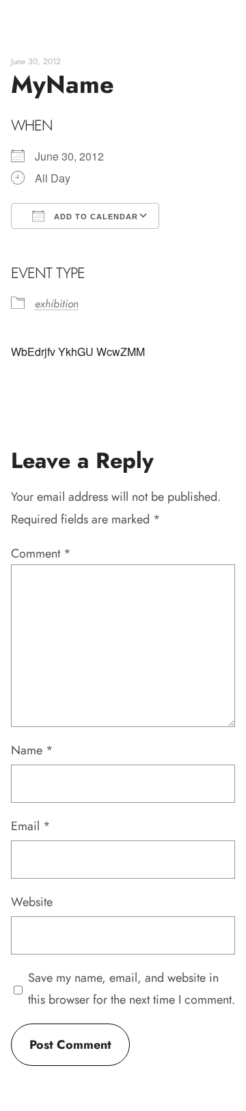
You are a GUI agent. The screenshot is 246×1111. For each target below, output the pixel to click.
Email (31, 826)
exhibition (57, 304)
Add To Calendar (94, 216)
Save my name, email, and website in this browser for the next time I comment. (131, 989)
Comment (41, 553)
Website (32, 902)
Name (32, 750)
